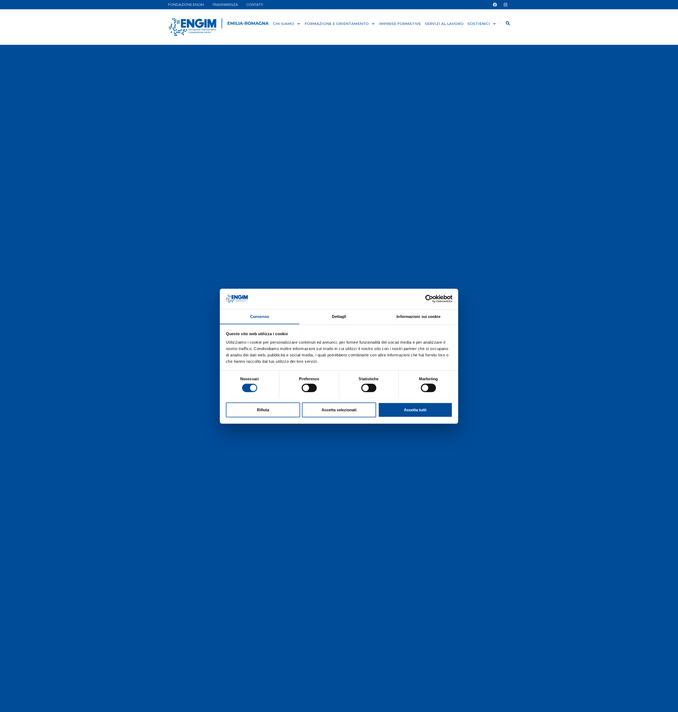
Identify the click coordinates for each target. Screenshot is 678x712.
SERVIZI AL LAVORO (444, 23)
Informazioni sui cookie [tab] (418, 316)
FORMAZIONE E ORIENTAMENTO (337, 23)
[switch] (309, 387)
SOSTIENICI (478, 23)
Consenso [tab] (259, 316)
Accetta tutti (415, 409)
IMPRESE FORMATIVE (400, 23)
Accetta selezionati (339, 409)
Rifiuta (263, 409)
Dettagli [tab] (339, 316)
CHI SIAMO (283, 23)
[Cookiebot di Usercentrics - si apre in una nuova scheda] (429, 299)
